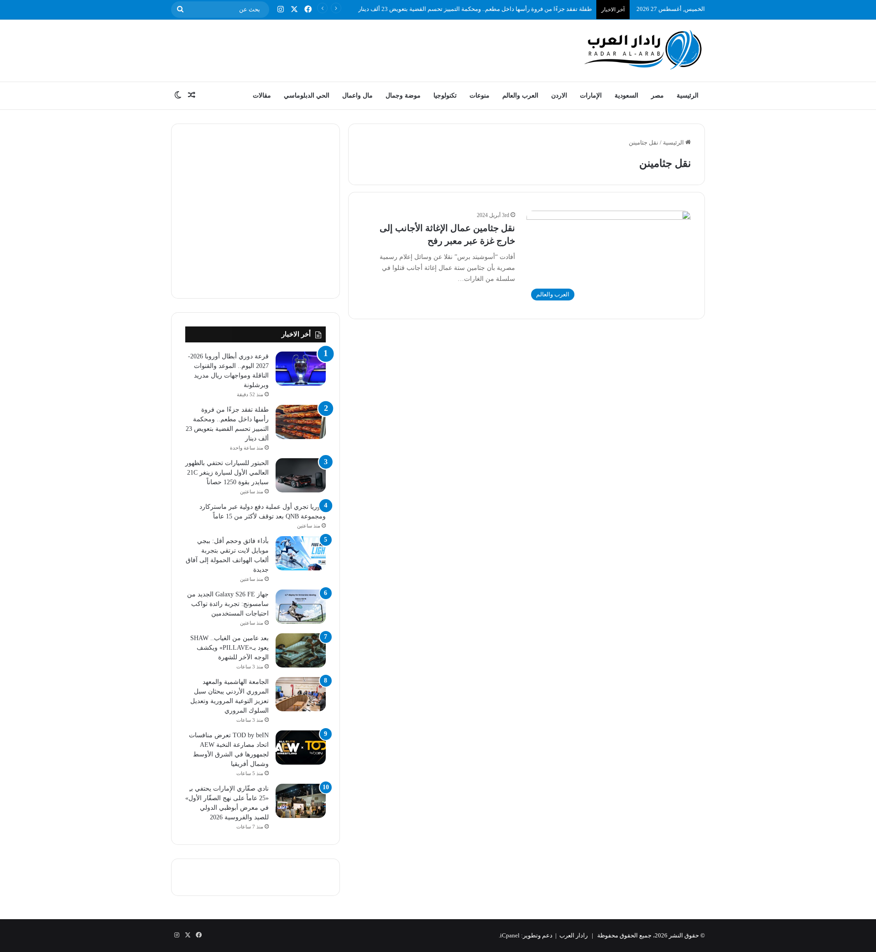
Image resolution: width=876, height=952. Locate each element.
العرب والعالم (520, 95)
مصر (657, 95)
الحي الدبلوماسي (306, 95)
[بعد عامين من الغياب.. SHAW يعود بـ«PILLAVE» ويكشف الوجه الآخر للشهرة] (301, 650)
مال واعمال (357, 95)
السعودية (626, 95)
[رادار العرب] (643, 49)
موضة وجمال (403, 95)
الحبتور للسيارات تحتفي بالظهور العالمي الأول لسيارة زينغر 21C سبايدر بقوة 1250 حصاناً (227, 473)
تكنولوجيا (445, 95)
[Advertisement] (347, 49)
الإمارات (591, 95)
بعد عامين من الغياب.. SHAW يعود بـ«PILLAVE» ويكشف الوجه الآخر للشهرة (229, 648)
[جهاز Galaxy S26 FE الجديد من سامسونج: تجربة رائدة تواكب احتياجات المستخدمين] (301, 607)
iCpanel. (509, 935)
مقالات (262, 95)
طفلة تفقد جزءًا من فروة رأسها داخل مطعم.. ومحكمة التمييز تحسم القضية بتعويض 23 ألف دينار (475, 8)
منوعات (479, 95)
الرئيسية (688, 95)
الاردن (559, 95)
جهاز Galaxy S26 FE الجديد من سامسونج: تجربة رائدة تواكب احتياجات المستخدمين (228, 604)
